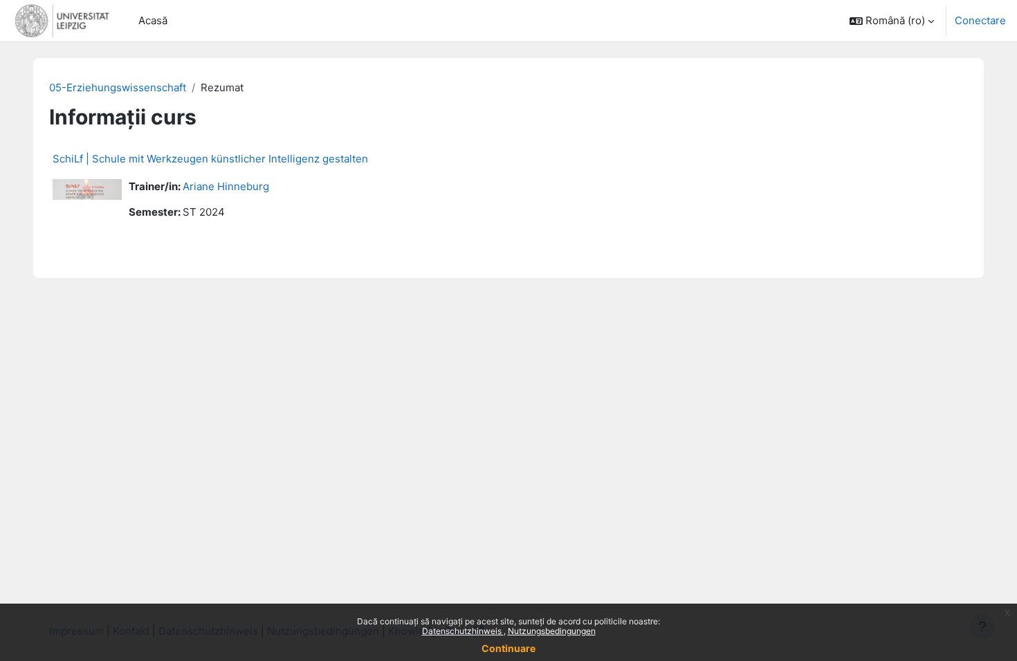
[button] (892, 20)
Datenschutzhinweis (463, 631)
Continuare (508, 648)
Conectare (980, 20)
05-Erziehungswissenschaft (117, 87)
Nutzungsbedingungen (552, 631)
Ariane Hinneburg (226, 186)
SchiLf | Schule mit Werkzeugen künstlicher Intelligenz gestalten (210, 158)
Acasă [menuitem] (152, 20)
